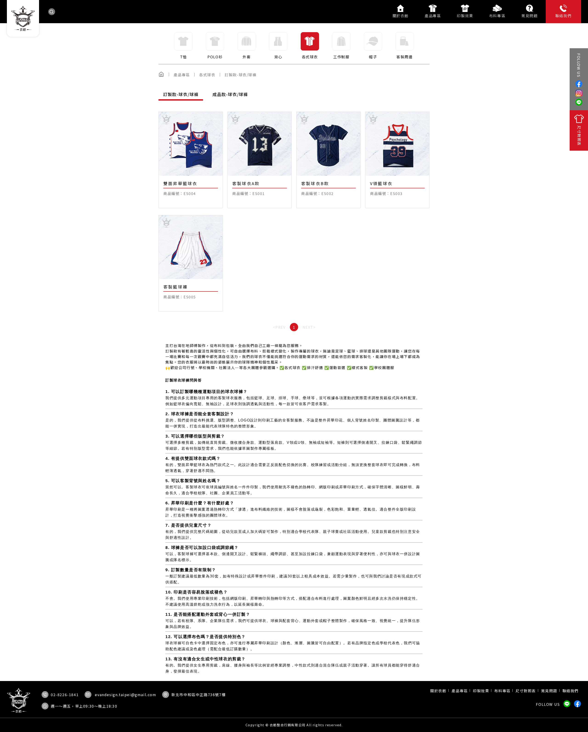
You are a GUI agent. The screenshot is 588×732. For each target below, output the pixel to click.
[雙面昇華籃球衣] (191, 160)
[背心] (278, 45)
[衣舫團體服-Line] (579, 102)
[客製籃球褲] (191, 263)
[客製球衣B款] (328, 160)
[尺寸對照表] (579, 130)
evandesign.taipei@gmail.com (125, 694)
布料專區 (497, 15)
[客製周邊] (404, 45)
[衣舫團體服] (23, 18)
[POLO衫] (215, 45)
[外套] (246, 45)
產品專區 (433, 15)
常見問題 (529, 15)
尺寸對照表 (526, 690)
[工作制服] (341, 45)
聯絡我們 (563, 15)
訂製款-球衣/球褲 (180, 94)
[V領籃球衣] (397, 160)
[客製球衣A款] (259, 160)
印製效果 (465, 15)
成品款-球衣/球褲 (230, 94)
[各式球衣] (309, 45)
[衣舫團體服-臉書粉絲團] (579, 83)
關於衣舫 (401, 15)
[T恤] (183, 45)
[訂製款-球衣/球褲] (243, 74)
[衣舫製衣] (579, 93)
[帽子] (373, 45)
